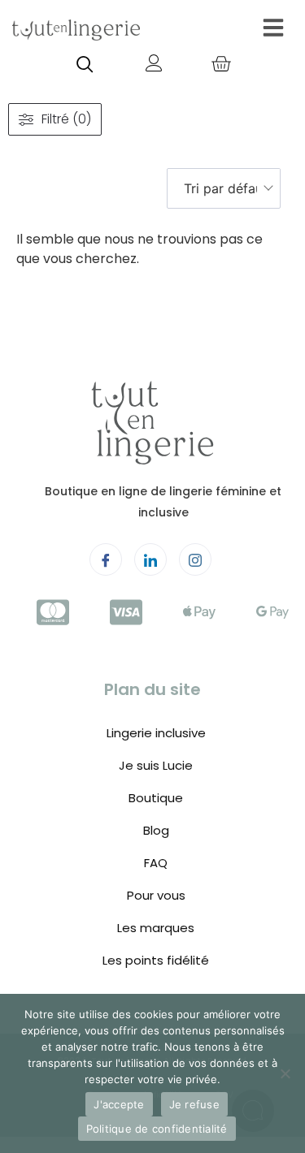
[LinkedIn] (150, 559)
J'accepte (119, 1104)
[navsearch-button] (84, 66)
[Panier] (221, 65)
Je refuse (194, 1104)
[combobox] (224, 188)
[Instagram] (195, 559)
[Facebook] (105, 559)
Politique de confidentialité (157, 1128)
